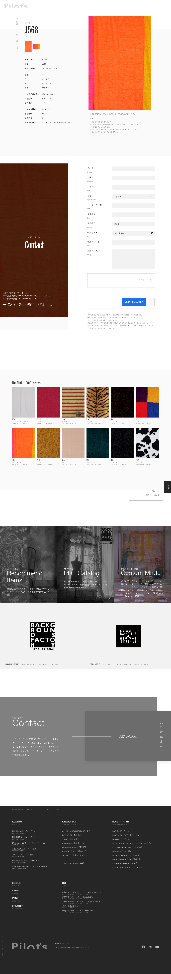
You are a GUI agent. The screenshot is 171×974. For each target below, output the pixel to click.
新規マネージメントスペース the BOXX (77, 911)
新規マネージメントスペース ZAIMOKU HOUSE (81, 893)
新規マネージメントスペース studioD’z (77, 897)
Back (152, 493)
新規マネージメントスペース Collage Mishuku (81, 902)
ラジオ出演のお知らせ (71, 907)
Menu (164, 5)
